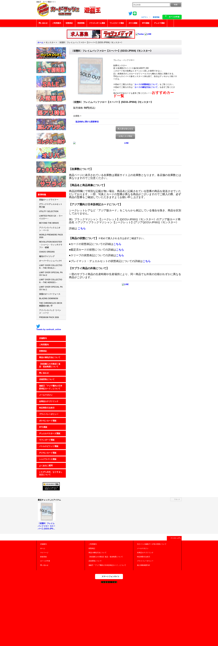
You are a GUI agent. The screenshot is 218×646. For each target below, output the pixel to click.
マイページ (44, 552)
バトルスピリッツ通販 (48, 446)
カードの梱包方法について (146, 87)
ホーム (42, 548)
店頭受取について (47, 379)
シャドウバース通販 (48, 459)
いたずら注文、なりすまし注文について (50, 473)
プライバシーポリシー (48, 414)
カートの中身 (45, 561)
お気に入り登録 (125, 136)
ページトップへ (176, 538)
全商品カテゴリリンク (48, 401)
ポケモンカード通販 (48, 421)
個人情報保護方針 (143, 565)
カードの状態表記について (146, 84)
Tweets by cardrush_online (48, 329)
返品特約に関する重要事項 (87, 122)
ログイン (144, 17)
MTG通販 (43, 427)
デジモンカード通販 (48, 453)
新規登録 (156, 17)
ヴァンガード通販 (47, 440)
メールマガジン (46, 395)
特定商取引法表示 (47, 408)
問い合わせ (44, 373)
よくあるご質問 (46, 465)
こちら (82, 228)
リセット (177, 499)
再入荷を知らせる (125, 129)
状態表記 (43, 351)
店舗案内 (43, 338)
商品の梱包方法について (49, 357)
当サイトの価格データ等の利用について (151, 544)
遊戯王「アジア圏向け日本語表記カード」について (50, 387)
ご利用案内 (44, 344)
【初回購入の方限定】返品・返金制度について (49, 365)
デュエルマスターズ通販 (49, 433)
